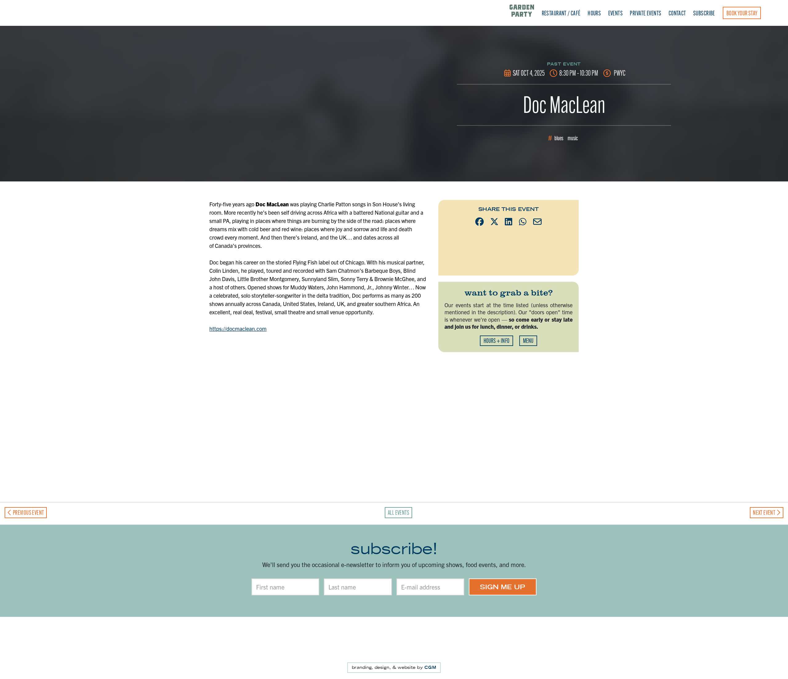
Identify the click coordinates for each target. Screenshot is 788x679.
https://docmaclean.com (238, 328)
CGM (430, 667)
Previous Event (28, 512)
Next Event (764, 512)
